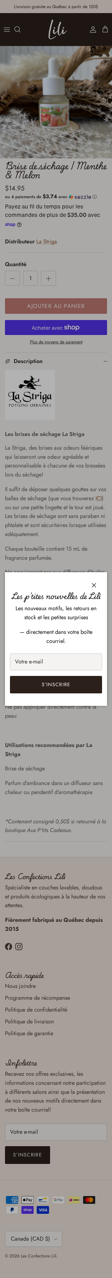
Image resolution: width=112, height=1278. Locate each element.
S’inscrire (56, 684)
